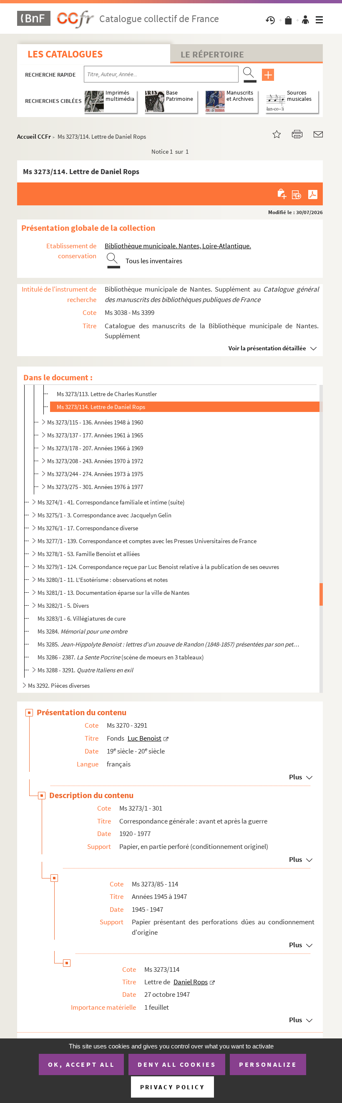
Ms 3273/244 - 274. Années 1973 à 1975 (95, 474)
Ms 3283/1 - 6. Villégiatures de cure (82, 618)
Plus (295, 776)
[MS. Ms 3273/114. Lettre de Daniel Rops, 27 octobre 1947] (271, 133)
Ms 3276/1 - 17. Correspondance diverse (88, 528)
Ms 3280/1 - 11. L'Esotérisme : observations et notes (103, 580)
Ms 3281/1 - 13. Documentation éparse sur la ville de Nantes (113, 592)
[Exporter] (296, 194)
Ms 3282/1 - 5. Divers (63, 605)
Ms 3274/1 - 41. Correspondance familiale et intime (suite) (111, 502)
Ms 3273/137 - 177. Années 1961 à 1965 (95, 435)
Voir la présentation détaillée (267, 348)
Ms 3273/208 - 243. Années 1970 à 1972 (95, 461)
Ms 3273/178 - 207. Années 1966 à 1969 (95, 448)
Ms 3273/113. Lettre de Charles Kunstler (107, 394)
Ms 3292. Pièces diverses (59, 685)
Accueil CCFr (34, 136)
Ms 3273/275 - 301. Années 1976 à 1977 (95, 487)
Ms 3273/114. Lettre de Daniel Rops (101, 407)
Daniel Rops (191, 981)
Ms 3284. (82, 631)
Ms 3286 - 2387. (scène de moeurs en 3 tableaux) (121, 657)
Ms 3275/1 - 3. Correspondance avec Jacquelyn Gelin (104, 515)
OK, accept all (81, 1064)
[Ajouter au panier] (282, 193)
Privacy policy (172, 1087)
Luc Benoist (144, 738)
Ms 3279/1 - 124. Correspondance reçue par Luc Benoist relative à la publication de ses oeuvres (158, 567)
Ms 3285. (169, 644)
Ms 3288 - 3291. (85, 670)
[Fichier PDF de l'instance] (313, 194)
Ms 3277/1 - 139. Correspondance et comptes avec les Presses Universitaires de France (147, 541)
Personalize (268, 1064)
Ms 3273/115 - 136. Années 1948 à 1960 (95, 422)
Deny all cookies (177, 1064)
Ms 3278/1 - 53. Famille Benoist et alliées (89, 554)
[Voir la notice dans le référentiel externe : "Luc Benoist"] (166, 738)
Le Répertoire (212, 54)
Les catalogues (65, 53)
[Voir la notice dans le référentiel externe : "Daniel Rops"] (212, 981)
